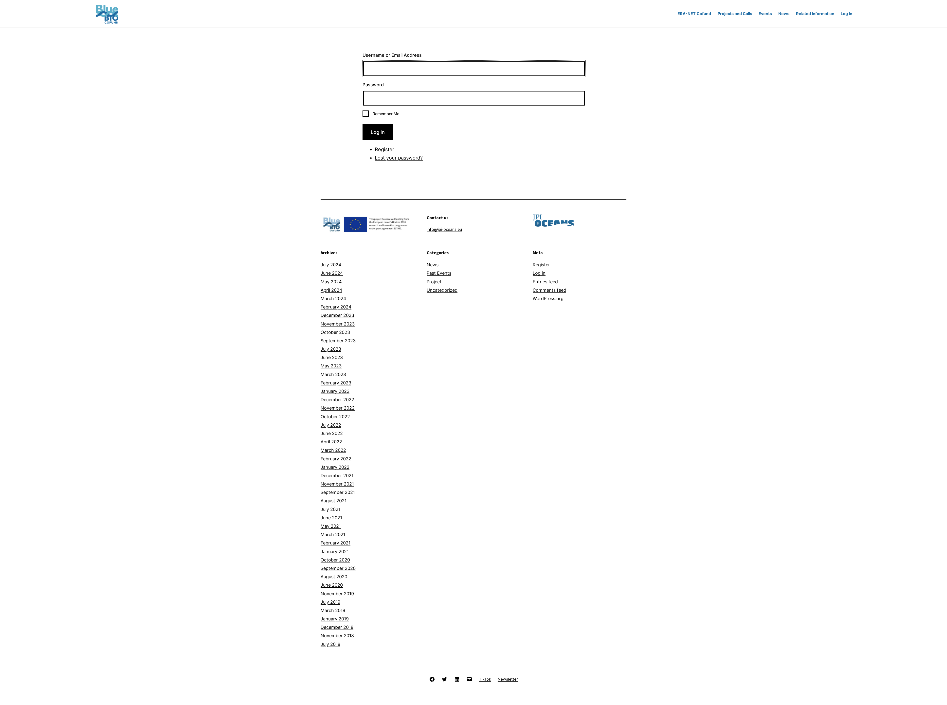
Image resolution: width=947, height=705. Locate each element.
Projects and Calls (735, 13)
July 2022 (331, 425)
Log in (539, 273)
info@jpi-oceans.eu (444, 229)
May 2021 (331, 526)
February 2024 (336, 306)
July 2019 (330, 602)
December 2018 (337, 627)
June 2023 (332, 357)
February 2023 (336, 382)
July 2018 (330, 644)
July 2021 (330, 509)
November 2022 (338, 408)
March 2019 (333, 610)
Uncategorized (442, 290)
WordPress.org (548, 298)
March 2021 (333, 534)
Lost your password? (399, 158)
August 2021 (333, 500)
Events (765, 13)
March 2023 (333, 374)
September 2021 (338, 492)
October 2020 (335, 559)
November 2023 (338, 323)
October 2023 (335, 332)
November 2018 (337, 635)
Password (373, 84)
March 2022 (333, 450)
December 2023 (337, 315)
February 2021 (335, 542)
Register (384, 149)
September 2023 (338, 340)
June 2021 (331, 517)
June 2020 (332, 585)
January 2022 (335, 467)
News (783, 13)
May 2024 (331, 281)
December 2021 (337, 475)
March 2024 (333, 298)
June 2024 (332, 273)
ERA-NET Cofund (694, 13)
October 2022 (335, 416)
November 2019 (337, 593)
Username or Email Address (392, 55)
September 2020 (338, 568)
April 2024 (331, 290)
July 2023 (331, 349)
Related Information (815, 13)
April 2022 (331, 441)
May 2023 (331, 365)
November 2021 (337, 484)
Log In (846, 13)
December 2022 (337, 399)
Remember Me (386, 113)
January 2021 (335, 551)
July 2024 (331, 264)
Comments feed (549, 290)
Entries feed (545, 281)
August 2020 (334, 576)
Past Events (439, 273)
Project (434, 281)
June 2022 (332, 433)
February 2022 (336, 458)
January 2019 (335, 618)
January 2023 (335, 391)
